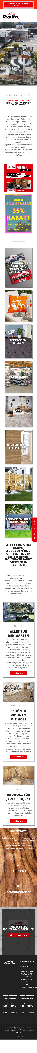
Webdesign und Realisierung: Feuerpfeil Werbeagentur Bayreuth (18, 1031)
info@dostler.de (18, 892)
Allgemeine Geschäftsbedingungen (21, 1028)
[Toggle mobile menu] (33, 17)
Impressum (10, 1027)
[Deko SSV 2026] (18, 195)
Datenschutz (18, 1027)
